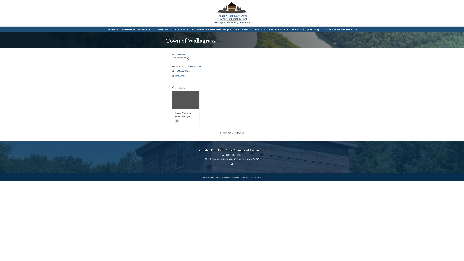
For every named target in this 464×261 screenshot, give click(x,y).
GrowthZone (238, 132)
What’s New (241, 29)
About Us (180, 29)
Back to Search (178, 54)
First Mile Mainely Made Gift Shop (210, 29)
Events (259, 29)
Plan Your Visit (277, 29)
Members (163, 29)
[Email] (177, 121)
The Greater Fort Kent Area (136, 29)
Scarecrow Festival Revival (339, 29)
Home (111, 29)
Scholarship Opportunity (305, 29)
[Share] (188, 58)
